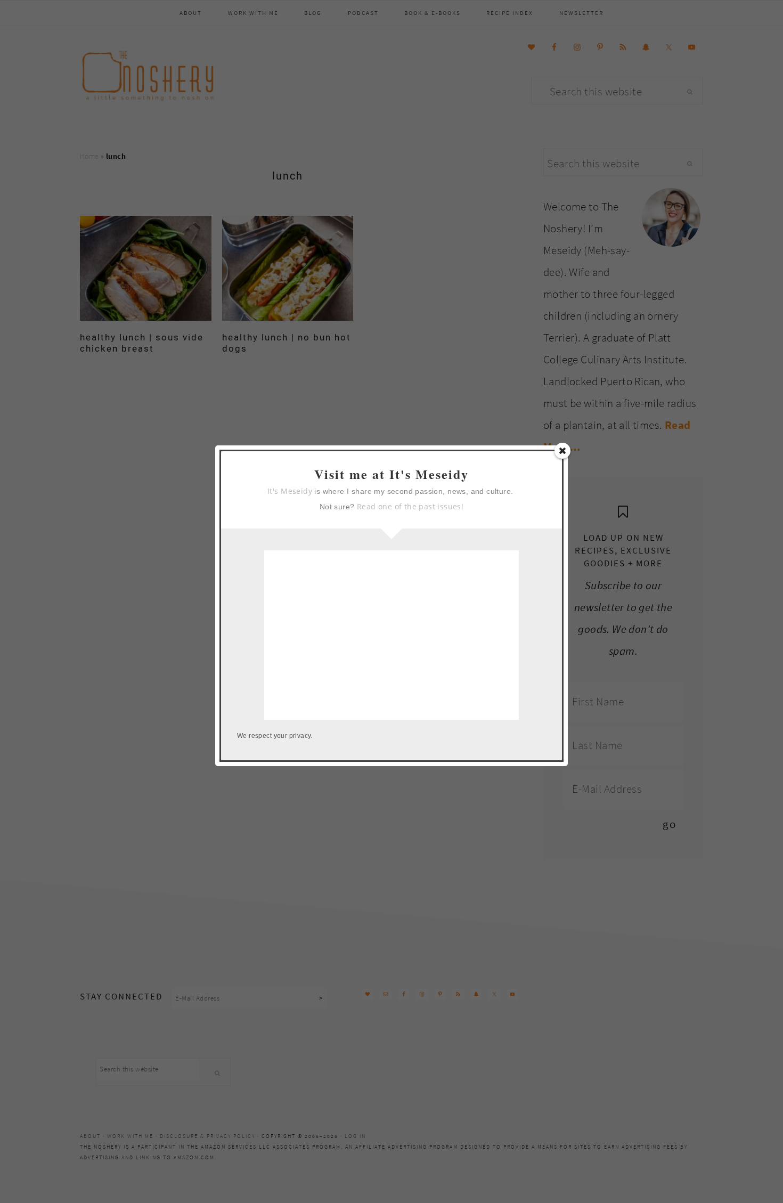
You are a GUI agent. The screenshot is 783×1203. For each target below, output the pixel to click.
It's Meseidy (289, 491)
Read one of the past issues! (410, 506)
